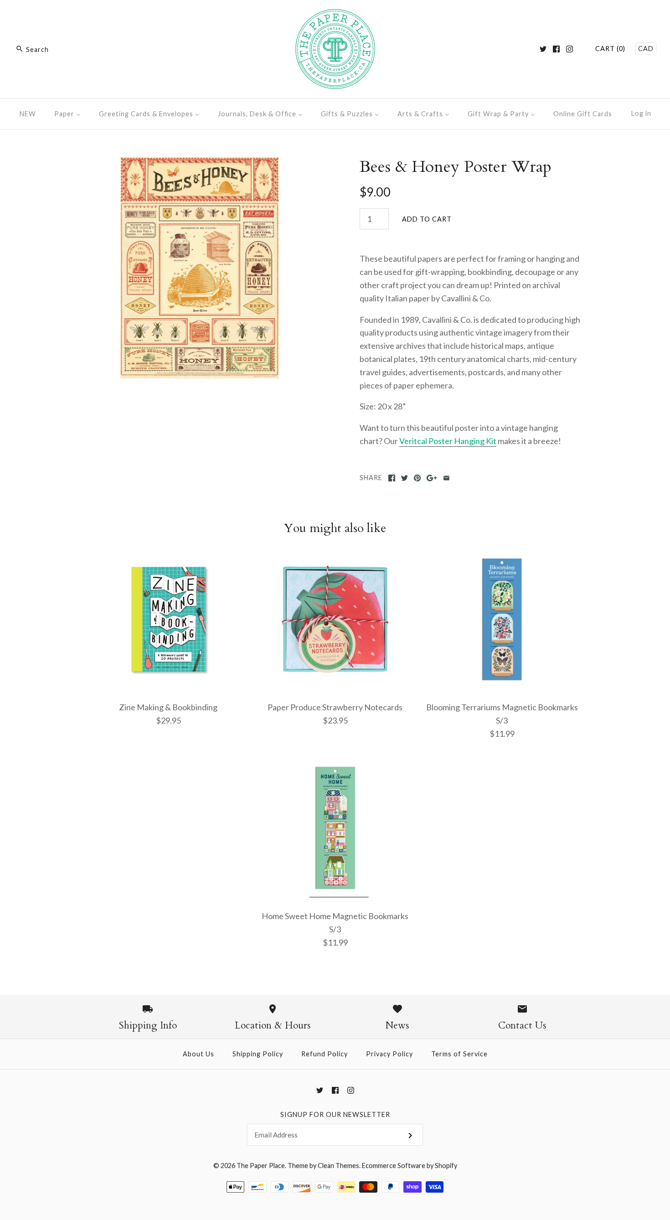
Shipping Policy (257, 1054)
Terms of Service (459, 1054)
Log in (641, 113)
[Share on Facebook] (391, 478)
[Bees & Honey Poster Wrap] (199, 163)
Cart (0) (610, 48)
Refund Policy (324, 1054)
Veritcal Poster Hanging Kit (447, 441)
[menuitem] (27, 114)
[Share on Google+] (432, 478)
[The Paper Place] (335, 15)
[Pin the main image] (417, 478)
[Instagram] (569, 49)
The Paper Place (261, 1165)
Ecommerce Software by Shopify (409, 1165)
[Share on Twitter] (404, 478)
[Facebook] (556, 49)
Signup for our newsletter (335, 1114)
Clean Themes (338, 1165)
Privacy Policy (389, 1054)
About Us (198, 1054)
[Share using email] (446, 478)
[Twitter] (543, 49)
